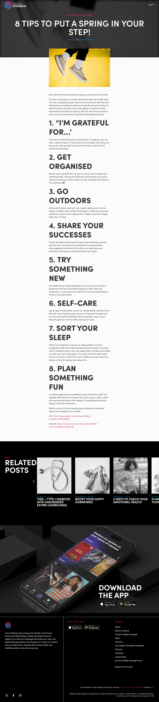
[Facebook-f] (13, 695)
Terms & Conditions (136, 687)
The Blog (119, 653)
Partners (119, 641)
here (84, 359)
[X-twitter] (6, 695)
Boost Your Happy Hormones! (56, 500)
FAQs (117, 638)
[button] (33, 481)
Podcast (118, 649)
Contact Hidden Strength (126, 634)
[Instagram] (20, 695)
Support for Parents (124, 666)
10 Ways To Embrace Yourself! (134, 500)
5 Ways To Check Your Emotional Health (97, 500)
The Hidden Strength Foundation (129, 645)
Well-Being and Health (79, 15)
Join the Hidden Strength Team (128, 660)
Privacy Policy (124, 687)
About (117, 627)
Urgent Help (120, 656)
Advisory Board (122, 630)
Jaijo (152, 687)
